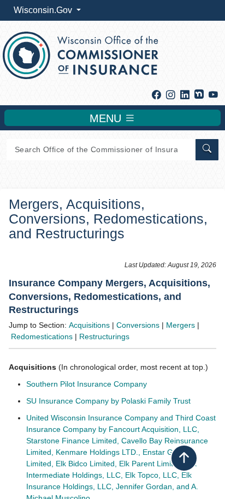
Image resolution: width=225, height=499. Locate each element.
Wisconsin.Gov (44, 10)
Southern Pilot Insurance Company (86, 384)
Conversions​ (137, 325)
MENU (107, 118)
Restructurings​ (104, 336)
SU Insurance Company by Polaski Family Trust (108, 400)
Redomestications (42, 336)
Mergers (180, 325)
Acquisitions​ (89, 325)
